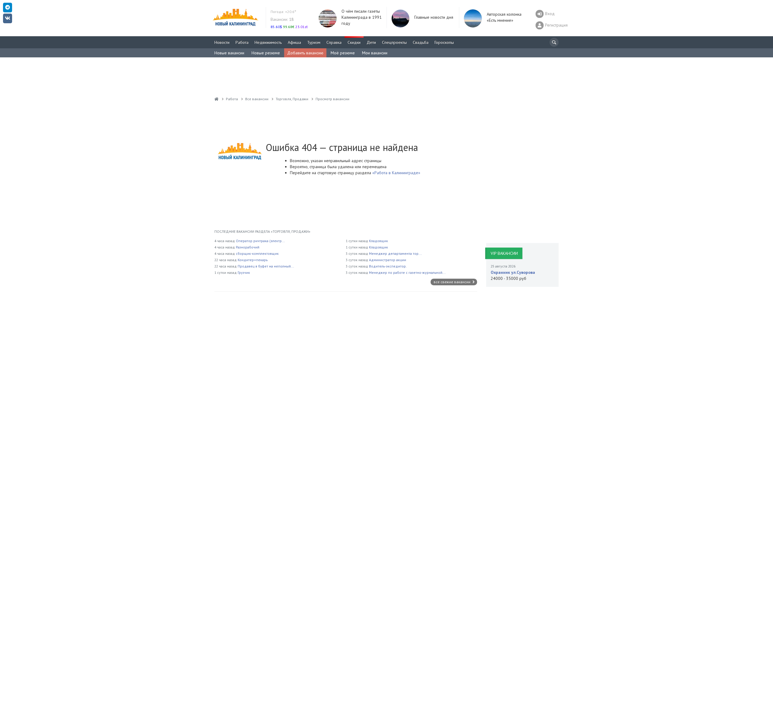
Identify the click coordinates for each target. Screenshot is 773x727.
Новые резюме (266, 53)
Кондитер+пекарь (253, 260)
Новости (221, 42)
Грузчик (244, 272)
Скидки (354, 42)
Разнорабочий (247, 247)
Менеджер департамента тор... (395, 253)
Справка (334, 42)
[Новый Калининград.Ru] (216, 99)
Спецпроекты (394, 42)
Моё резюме (343, 53)
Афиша (294, 42)
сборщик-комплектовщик (257, 253)
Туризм (313, 42)
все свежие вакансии (452, 282)
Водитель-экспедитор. (388, 266)
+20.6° (283, 11)
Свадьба (420, 42)
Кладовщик (378, 241)
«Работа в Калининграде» (395, 172)
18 (282, 19)
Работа (242, 42)
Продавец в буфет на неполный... (266, 266)
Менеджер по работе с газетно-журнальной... (407, 272)
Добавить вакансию (305, 53)
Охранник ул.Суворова (513, 272)
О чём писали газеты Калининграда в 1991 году (362, 17)
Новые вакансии (229, 53)
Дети (371, 42)
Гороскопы (444, 42)
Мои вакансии (374, 53)
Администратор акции (387, 260)
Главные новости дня (433, 17)
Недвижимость (268, 42)
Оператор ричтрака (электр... (260, 241)
